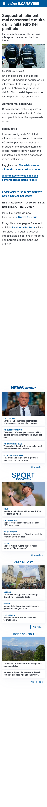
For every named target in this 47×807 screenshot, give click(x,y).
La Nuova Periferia (23, 227)
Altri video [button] (38, 627)
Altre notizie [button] (37, 467)
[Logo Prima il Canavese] (23, 4)
